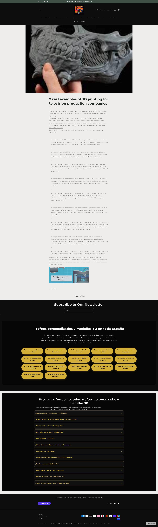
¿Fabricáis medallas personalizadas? (49, 432)
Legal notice (107, 524)
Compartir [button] (54, 289)
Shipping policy (88, 524)
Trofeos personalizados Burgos (125, 359)
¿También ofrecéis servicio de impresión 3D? (52, 483)
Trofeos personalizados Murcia (55, 359)
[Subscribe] (92, 310)
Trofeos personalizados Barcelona (55, 351)
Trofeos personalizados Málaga (32, 359)
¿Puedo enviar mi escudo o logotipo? (49, 426)
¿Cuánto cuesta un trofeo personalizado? (51, 413)
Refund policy (61, 524)
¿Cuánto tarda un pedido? (45, 451)
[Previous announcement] (63, 1)
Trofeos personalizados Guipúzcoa (32, 367)
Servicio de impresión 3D (95, 498)
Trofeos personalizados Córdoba (79, 367)
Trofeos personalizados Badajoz (125, 367)
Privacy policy (69, 524)
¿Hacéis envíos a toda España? (46, 464)
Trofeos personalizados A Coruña (32, 375)
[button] (39, 10)
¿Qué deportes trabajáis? (44, 438)
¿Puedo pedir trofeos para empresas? (49, 470)
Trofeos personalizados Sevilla (102, 351)
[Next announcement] (95, 1)
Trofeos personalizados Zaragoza (125, 351)
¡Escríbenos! (59, 498)
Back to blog (80, 296)
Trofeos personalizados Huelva (102, 367)
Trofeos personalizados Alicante (79, 359)
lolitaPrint (44, 524)
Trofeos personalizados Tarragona (55, 375)
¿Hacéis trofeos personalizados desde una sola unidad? (56, 419)
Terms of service (78, 524)
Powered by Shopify (52, 524)
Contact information (98, 524)
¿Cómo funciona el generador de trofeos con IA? (53, 445)
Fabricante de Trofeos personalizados (75, 498)
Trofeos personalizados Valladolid (102, 359)
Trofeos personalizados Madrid (32, 351)
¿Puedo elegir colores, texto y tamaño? (50, 477)
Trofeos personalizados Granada (55, 367)
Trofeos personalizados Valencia (79, 351)
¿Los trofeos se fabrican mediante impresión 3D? (54, 458)
